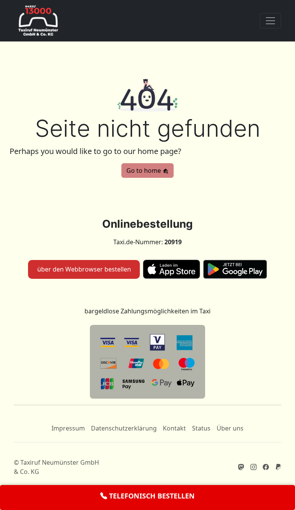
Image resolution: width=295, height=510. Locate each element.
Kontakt (174, 428)
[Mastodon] (241, 467)
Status (201, 428)
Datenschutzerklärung (124, 428)
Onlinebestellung (147, 223)
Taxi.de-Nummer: (147, 242)
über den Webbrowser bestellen (84, 269)
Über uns (230, 428)
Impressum (68, 428)
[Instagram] (253, 467)
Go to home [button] (144, 170)
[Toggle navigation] (270, 20)
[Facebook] (266, 467)
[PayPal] (278, 467)
